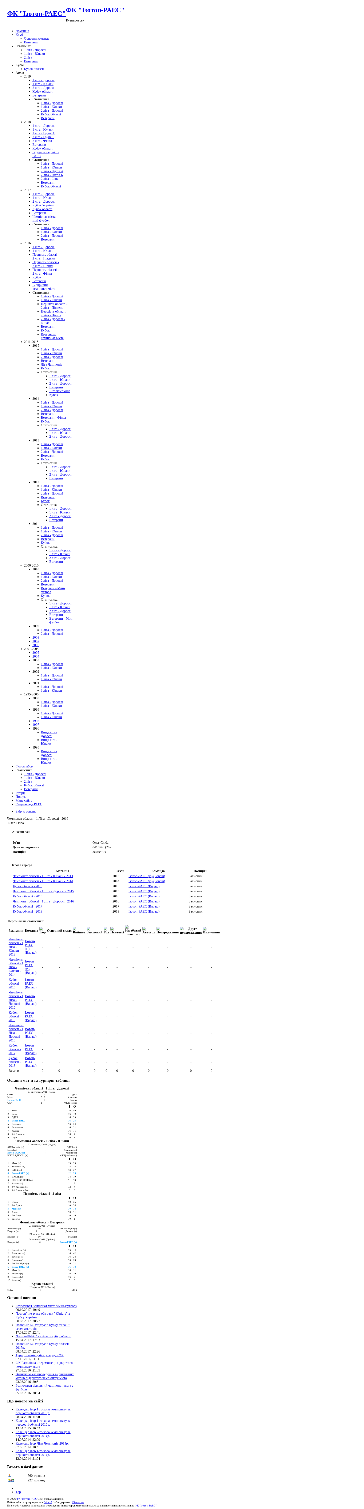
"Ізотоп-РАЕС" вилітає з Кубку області (43, 1336)
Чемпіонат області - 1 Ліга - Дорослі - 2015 (43, 891)
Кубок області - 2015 (27, 886)
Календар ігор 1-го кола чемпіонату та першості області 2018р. (43, 1411)
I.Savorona (78, 1502)
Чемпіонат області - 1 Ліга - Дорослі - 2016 (43, 901)
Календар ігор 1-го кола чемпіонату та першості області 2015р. (43, 1422)
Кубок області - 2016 (27, 896)
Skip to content (26, 811)
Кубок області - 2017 (27, 906)
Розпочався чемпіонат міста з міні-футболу (46, 1306)
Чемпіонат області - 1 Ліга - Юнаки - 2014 (43, 881)
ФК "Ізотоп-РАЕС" (27, 1498)
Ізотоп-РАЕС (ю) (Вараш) (146, 876)
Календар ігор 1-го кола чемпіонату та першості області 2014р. (43, 1453)
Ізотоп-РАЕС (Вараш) (143, 886)
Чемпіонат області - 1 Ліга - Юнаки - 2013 (43, 876)
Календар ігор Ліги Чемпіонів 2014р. (42, 1443)
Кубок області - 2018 (27, 911)
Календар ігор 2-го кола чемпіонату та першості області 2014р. (43, 1434)
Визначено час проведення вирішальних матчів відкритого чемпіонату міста (45, 1376)
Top (18, 1492)
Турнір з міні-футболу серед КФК (40, 1355)
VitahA (48, 1502)
